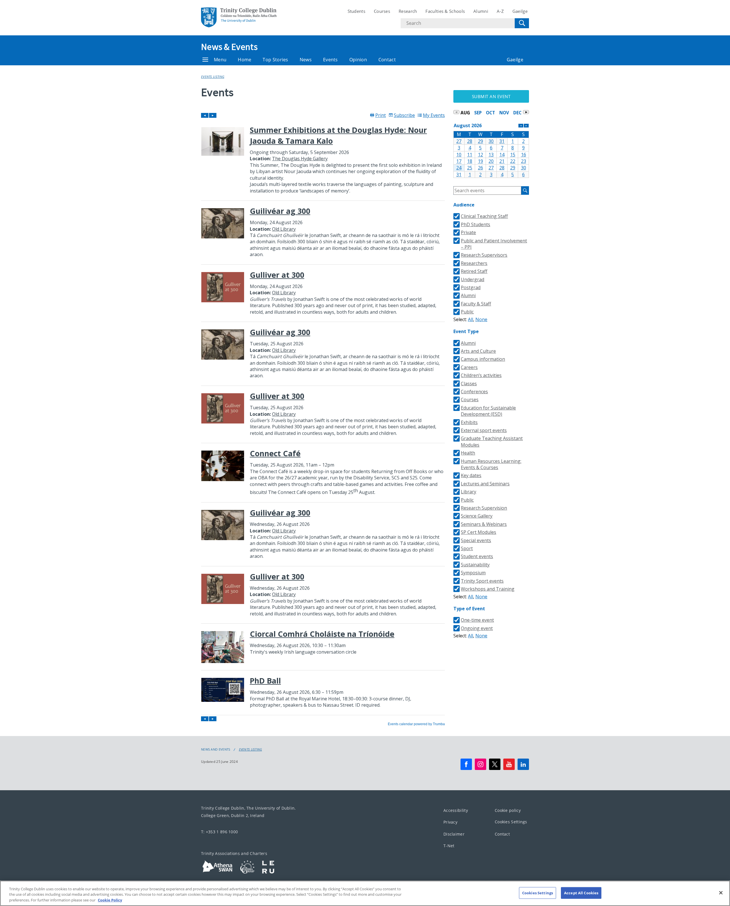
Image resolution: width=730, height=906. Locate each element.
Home (244, 59)
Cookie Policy (110, 900)
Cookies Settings (511, 821)
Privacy (450, 822)
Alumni (480, 11)
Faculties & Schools (445, 11)
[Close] (721, 892)
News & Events (229, 46)
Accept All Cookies (581, 892)
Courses (382, 11)
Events (330, 59)
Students (356, 11)
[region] (365, 893)
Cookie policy (508, 810)
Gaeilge (520, 11)
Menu (220, 59)
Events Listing (212, 76)
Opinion (358, 59)
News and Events (215, 749)
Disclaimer (454, 834)
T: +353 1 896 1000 (219, 831)
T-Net (449, 845)
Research (408, 11)
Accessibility (455, 810)
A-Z (500, 11)
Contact (387, 59)
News (306, 59)
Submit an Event (491, 96)
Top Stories (275, 59)
